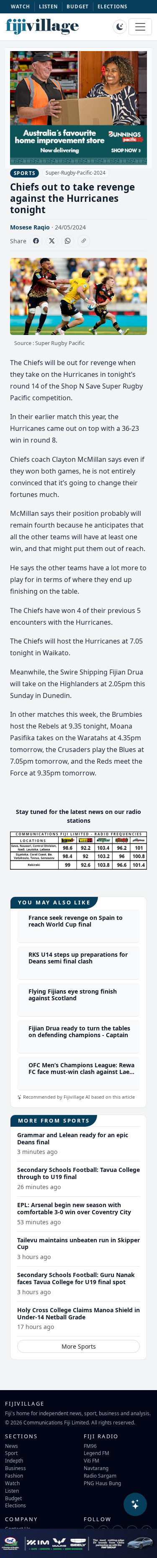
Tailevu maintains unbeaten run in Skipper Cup (78, 1243)
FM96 (90, 1445)
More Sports (79, 1346)
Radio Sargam (100, 1475)
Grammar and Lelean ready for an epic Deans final (72, 1138)
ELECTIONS (112, 6)
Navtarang (96, 1468)
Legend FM (96, 1453)
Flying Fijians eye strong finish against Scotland (72, 994)
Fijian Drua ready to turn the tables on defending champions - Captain (79, 1031)
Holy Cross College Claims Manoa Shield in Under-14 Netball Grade (78, 1313)
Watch (12, 1483)
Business (15, 1468)
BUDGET (78, 6)
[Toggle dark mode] (120, 27)
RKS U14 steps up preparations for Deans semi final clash (78, 958)
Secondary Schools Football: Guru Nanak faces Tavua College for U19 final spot (76, 1278)
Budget (13, 1498)
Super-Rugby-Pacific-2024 (76, 172)
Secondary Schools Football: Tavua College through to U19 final (78, 1173)
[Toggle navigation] (140, 26)
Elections (15, 1505)
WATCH (21, 6)
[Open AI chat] (135, 1504)
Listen (12, 1490)
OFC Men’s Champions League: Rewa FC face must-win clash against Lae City (81, 1072)
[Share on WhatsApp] (68, 241)
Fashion (14, 1475)
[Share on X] (52, 241)
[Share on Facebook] (36, 241)
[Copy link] (83, 241)
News (11, 1445)
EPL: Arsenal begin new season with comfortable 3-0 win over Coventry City (74, 1208)
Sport (11, 1453)
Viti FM (91, 1460)
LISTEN (48, 6)
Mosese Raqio (30, 227)
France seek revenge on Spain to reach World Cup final (75, 921)
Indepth (14, 1460)
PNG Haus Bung (102, 1483)
